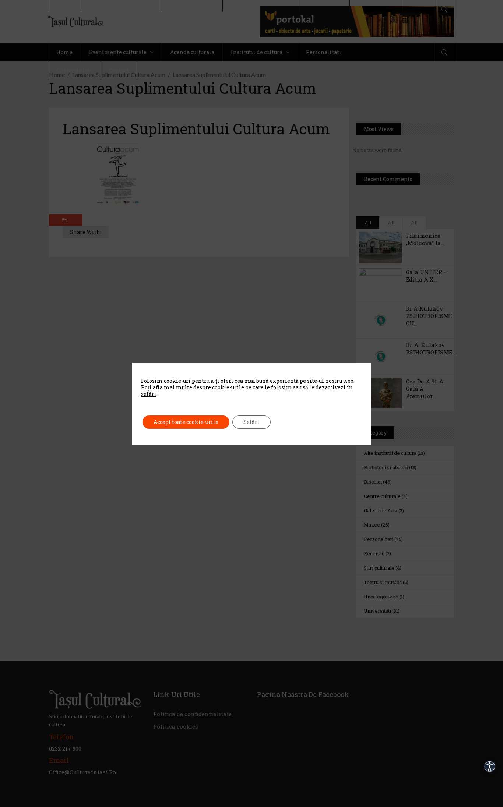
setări (148, 394)
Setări (251, 421)
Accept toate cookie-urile (186, 421)
